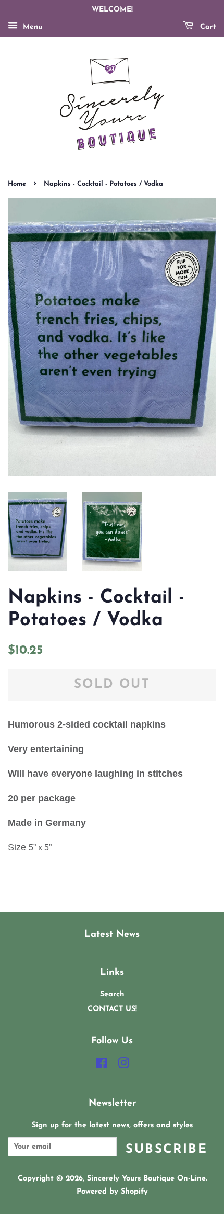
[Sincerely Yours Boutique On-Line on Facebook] (101, 1066)
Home (17, 183)
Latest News (112, 934)
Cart (206, 27)
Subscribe (166, 1149)
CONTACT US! (112, 1009)
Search (112, 995)
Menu (31, 27)
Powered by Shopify (112, 1192)
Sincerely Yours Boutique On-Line (146, 1179)
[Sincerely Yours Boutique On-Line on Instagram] (123, 1066)
